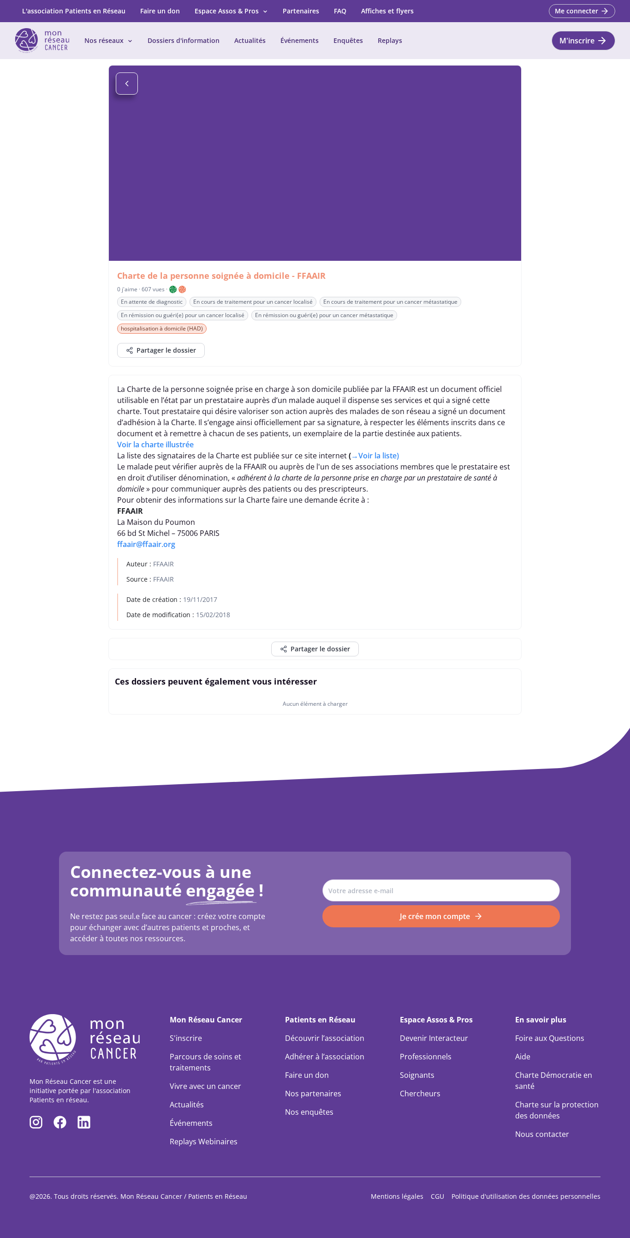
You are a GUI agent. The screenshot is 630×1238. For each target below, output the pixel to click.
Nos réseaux (104, 40)
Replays (390, 40)
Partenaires (301, 10)
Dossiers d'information (184, 40)
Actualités (250, 40)
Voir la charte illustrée (155, 444)
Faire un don (160, 10)
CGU (437, 1196)
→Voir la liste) (375, 456)
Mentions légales (397, 1196)
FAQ (340, 10)
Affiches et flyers (387, 10)
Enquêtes (348, 40)
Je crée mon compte (435, 916)
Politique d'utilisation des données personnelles (526, 1196)
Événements (299, 40)
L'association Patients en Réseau (73, 10)
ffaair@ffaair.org (146, 544)
